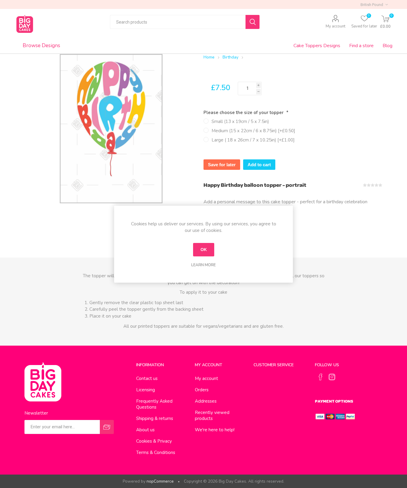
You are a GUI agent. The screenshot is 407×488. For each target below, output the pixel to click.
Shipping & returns (154, 418)
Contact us (147, 378)
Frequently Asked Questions (154, 404)
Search (253, 22)
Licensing (145, 390)
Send (107, 427)
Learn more (203, 265)
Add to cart (259, 164)
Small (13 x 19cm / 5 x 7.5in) (240, 121)
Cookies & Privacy (154, 441)
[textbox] (178, 22)
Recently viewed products (212, 415)
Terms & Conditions (155, 452)
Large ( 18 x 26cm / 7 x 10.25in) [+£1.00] (253, 140)
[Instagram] (332, 377)
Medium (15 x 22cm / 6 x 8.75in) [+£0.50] (253, 131)
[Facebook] (320, 377)
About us (145, 430)
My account (335, 26)
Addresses (206, 401)
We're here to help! (214, 430)
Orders (202, 390)
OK (204, 249)
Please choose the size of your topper (244, 113)
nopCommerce (160, 481)
